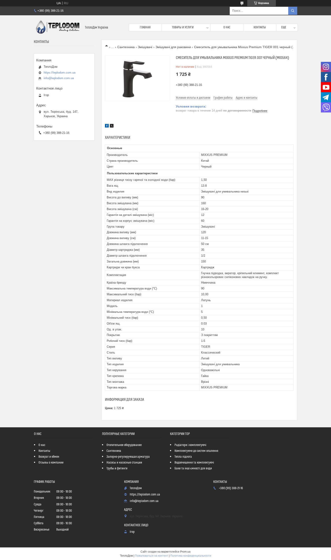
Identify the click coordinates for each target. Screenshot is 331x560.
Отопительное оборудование (124, 445)
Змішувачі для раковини (173, 47)
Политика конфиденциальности (190, 555)
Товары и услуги (183, 27)
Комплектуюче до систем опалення (196, 451)
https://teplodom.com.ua (59, 72)
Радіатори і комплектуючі (190, 445)
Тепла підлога (183, 457)
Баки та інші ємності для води (193, 468)
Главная (145, 27)
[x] (111, 126)
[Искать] (292, 11)
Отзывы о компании (51, 462)
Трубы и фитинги (117, 468)
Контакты (260, 27)
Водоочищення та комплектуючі (194, 462)
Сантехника (126, 47)
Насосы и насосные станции (124, 462)
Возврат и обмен (49, 457)
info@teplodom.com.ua (59, 78)
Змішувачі (145, 47)
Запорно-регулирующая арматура (128, 457)
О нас (226, 27)
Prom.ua (185, 551)
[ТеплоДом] (58, 27)
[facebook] (107, 126)
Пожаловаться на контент (151, 555)
